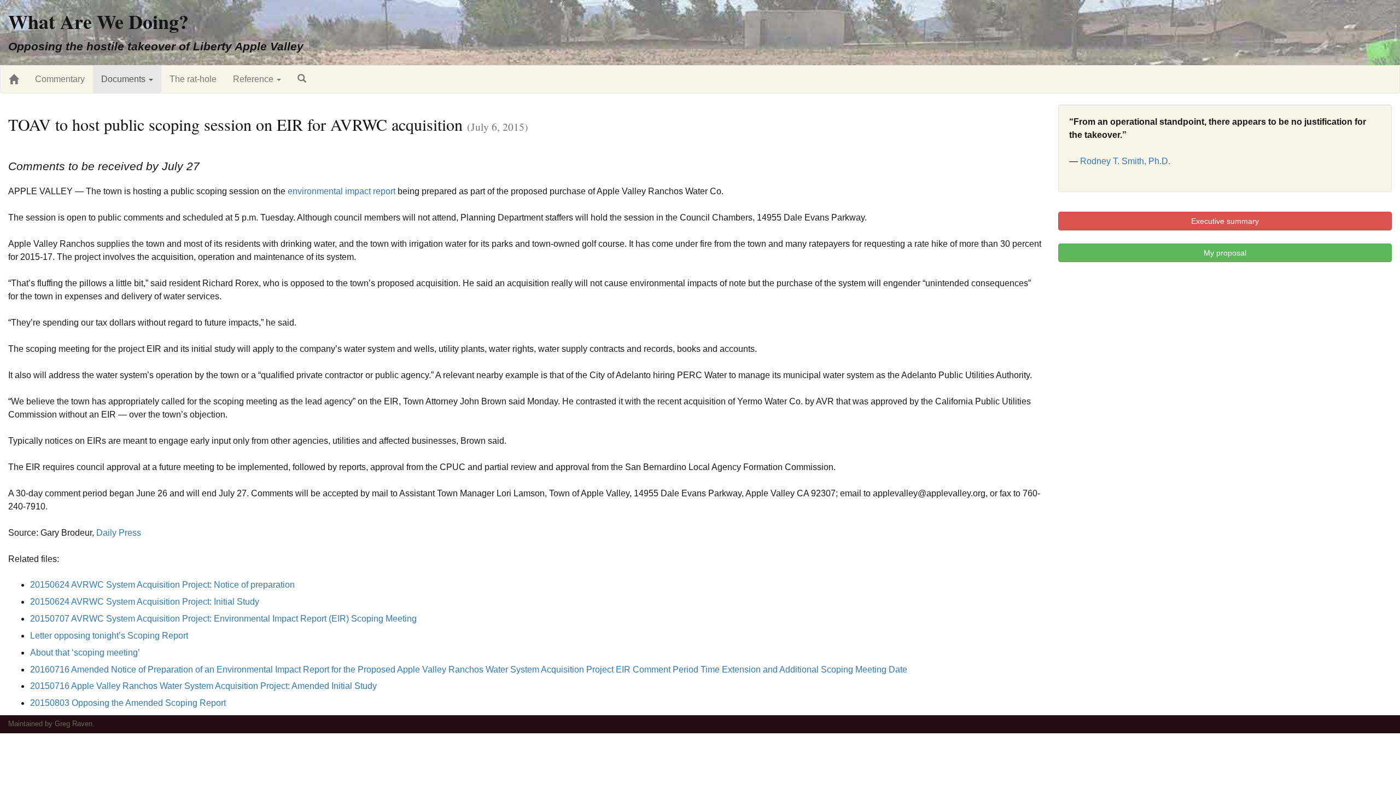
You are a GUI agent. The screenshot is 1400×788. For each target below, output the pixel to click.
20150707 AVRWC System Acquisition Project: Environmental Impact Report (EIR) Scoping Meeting (223, 618)
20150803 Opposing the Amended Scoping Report (128, 703)
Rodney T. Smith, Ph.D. (1125, 161)
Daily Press (118, 532)
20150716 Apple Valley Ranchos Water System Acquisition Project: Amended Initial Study (203, 686)
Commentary (60, 79)
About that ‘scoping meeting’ (85, 652)
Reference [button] (254, 79)
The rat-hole (193, 79)
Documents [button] (124, 79)
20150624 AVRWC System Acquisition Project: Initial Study (144, 601)
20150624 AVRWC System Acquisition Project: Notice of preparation (162, 584)
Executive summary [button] (1225, 221)
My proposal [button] (1225, 252)
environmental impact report (341, 191)
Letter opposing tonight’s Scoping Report (109, 635)
